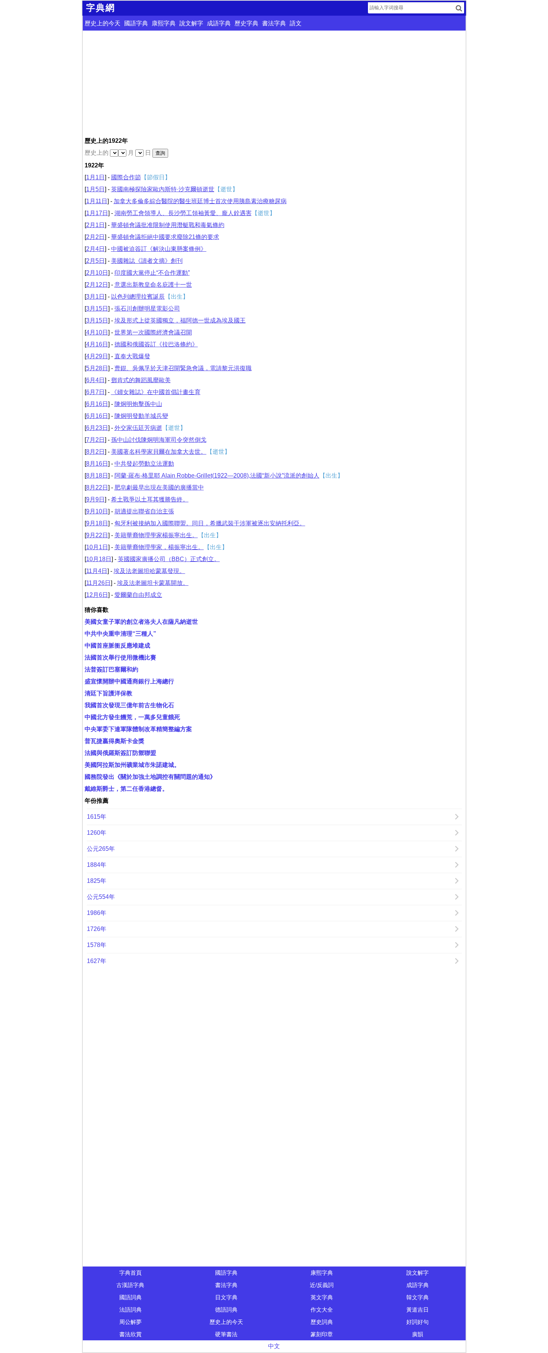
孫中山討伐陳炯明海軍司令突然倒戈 (159, 440)
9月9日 (95, 499)
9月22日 (97, 535)
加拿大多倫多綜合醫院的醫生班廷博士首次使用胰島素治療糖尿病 (200, 201)
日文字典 (226, 1297)
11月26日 (98, 583)
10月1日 (97, 547)
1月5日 (95, 189)
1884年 (96, 865)
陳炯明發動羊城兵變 (141, 416)
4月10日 (97, 332)
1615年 (96, 817)
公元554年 (101, 897)
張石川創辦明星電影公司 (147, 308)
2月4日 (95, 249)
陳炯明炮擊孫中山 (138, 404)
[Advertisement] (274, 83)
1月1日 (95, 177)
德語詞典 (226, 1309)
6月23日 (97, 428)
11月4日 (96, 571)
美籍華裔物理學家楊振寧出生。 (156, 535)
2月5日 (95, 261)
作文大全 (322, 1309)
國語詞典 (130, 1297)
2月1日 (95, 225)
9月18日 (97, 523)
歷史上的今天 (102, 23)
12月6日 (97, 595)
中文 (274, 1346)
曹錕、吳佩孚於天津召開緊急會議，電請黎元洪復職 (183, 368)
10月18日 (98, 559)
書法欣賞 (130, 1334)
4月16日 (97, 344)
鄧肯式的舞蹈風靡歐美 (141, 380)
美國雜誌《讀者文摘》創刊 (147, 261)
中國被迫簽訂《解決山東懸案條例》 (159, 249)
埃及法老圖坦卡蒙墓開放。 (153, 583)
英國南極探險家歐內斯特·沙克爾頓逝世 (162, 189)
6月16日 (97, 404)
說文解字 (191, 23)
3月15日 (97, 308)
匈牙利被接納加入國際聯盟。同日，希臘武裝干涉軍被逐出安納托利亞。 (209, 523)
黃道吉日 (417, 1309)
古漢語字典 (130, 1285)
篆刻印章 (322, 1334)
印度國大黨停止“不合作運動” (152, 273)
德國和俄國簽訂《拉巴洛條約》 (156, 344)
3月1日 (95, 296)
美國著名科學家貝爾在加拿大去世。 (159, 452)
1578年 (96, 945)
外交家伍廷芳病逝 (138, 428)
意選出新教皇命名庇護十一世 (153, 284)
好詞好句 (417, 1322)
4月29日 (97, 356)
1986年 (96, 913)
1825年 (96, 881)
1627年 (96, 961)
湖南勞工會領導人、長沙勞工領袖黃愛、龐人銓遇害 (183, 213)
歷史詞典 (322, 1322)
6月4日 (95, 380)
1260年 (96, 833)
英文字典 (322, 1297)
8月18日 (97, 475)
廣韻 (417, 1334)
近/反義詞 (322, 1285)
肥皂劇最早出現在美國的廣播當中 (159, 487)
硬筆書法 (226, 1334)
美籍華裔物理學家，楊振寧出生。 (159, 547)
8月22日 (97, 487)
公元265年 (101, 849)
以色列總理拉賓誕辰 (138, 296)
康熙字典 (164, 23)
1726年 (96, 929)
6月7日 (95, 392)
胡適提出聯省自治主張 (144, 511)
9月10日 (97, 511)
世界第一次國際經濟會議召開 (153, 332)
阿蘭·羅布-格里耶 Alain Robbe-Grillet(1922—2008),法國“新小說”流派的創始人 (216, 475)
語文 (296, 23)
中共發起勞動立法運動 (144, 463)
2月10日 (97, 273)
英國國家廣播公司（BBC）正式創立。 (169, 559)
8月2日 (95, 452)
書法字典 (274, 23)
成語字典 (219, 23)
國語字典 (136, 23)
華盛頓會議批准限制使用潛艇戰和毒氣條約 (167, 225)
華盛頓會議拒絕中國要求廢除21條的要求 (165, 237)
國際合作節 (126, 177)
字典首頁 (130, 1272)
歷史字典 (246, 23)
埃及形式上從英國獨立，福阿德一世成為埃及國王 (180, 320)
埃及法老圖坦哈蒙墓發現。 (149, 571)
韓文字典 (417, 1297)
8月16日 (97, 463)
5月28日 (97, 368)
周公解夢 (130, 1322)
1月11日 (96, 201)
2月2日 (95, 237)
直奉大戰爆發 (132, 356)
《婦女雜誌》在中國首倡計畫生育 (156, 392)
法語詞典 (130, 1309)
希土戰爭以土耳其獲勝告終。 (150, 499)
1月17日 (97, 213)
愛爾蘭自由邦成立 (138, 595)
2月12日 (97, 284)
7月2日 (95, 440)
